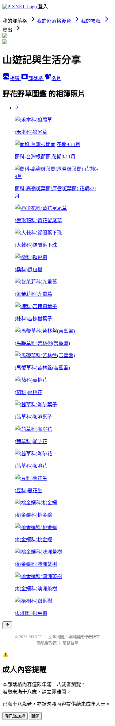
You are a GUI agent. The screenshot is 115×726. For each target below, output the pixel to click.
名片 (56, 78)
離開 (35, 716)
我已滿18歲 (15, 716)
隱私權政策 (47, 643)
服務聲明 (71, 643)
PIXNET (35, 637)
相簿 (15, 78)
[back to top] (7, 625)
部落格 (36, 78)
